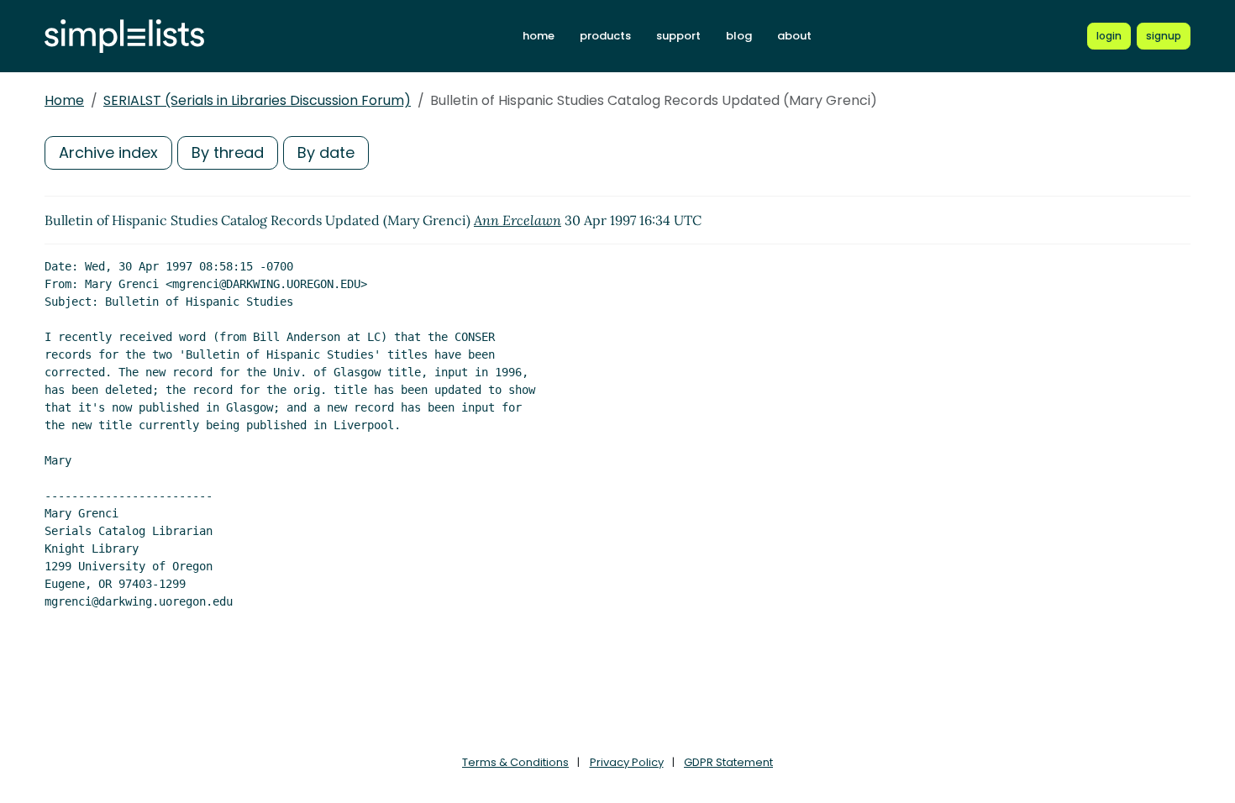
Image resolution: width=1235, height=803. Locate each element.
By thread (228, 152)
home (538, 36)
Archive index (108, 152)
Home (64, 100)
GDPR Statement (728, 762)
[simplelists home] (124, 36)
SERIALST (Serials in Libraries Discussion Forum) (257, 100)
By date (326, 152)
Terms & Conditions (515, 762)
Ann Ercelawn (517, 220)
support (678, 36)
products (605, 36)
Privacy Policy (627, 762)
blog (739, 36)
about (794, 36)
